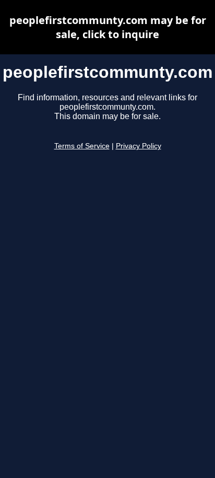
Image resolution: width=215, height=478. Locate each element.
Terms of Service (82, 146)
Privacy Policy (138, 146)
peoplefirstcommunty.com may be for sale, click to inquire (107, 27)
